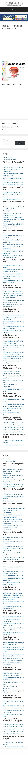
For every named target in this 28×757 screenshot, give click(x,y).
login (16, 127)
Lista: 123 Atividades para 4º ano (13, 429)
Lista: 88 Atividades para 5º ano (13, 432)
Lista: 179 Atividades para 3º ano (13, 427)
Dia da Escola (7, 157)
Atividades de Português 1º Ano (13, 182)
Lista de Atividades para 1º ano (13, 422)
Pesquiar (6, 140)
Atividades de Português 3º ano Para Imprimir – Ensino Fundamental (13, 226)
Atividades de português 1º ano (13, 185)
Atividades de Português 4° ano (13, 244)
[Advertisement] (14, 47)
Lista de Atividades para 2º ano (13, 425)
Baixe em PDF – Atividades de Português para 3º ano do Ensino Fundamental (13, 219)
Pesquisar (20, 143)
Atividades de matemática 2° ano (13, 315)
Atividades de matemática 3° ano (13, 345)
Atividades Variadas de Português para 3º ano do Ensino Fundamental (13, 209)
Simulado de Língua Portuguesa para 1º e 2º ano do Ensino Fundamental (13, 169)
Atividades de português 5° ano (13, 274)
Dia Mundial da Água (9, 159)
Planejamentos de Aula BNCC (14, 445)
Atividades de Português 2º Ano (13, 192)
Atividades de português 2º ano (13, 199)
